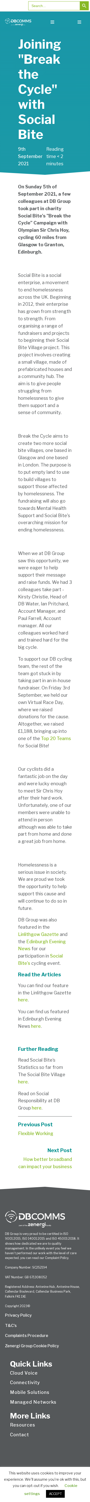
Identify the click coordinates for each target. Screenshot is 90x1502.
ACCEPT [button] (55, 1494)
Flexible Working (35, 1133)
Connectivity (25, 1382)
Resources (22, 1425)
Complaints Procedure (26, 1335)
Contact (19, 1434)
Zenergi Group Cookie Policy (32, 1345)
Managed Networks (33, 1402)
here (23, 999)
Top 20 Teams (56, 738)
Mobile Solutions (30, 1392)
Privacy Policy (18, 1315)
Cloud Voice (24, 1373)
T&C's (11, 1325)
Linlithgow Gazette (39, 934)
